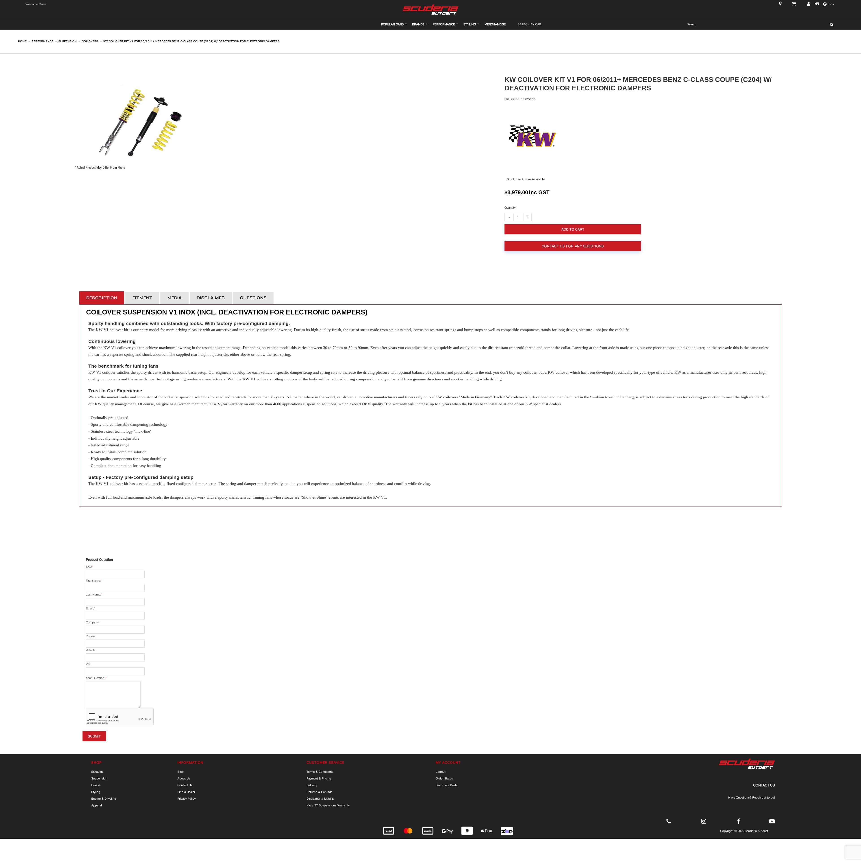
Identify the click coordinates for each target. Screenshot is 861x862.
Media (174, 298)
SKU (89, 566)
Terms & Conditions (320, 771)
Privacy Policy (186, 798)
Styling (95, 792)
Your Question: (95, 678)
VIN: (88, 664)
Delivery (312, 785)
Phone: (90, 636)
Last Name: (93, 594)
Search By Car (529, 24)
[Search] (830, 24)
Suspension (99, 778)
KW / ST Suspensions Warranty (328, 805)
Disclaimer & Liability (320, 798)
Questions (253, 298)
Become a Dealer (447, 785)
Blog (180, 771)
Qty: (510, 207)
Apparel (96, 805)
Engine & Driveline (103, 798)
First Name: (93, 580)
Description (101, 298)
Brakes (96, 785)
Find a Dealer (186, 792)
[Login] (816, 4)
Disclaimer (211, 298)
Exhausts (97, 771)
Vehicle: (91, 650)
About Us (183, 778)
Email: (90, 608)
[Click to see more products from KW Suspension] (537, 136)
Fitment (142, 298)
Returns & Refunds (320, 792)
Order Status (444, 778)
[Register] (809, 4)
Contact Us (184, 785)
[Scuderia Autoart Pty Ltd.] (430, 9)
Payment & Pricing (319, 778)
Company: (92, 622)
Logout (441, 771)
